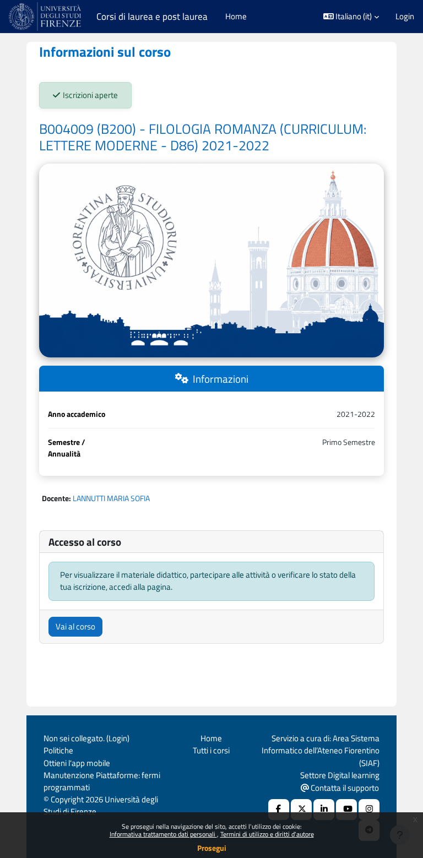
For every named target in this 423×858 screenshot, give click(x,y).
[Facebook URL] (278, 809)
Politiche (58, 750)
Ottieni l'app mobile (77, 763)
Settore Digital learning (339, 775)
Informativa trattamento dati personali (163, 834)
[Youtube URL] (346, 809)
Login (404, 16)
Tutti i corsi (211, 750)
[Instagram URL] (369, 809)
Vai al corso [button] (75, 626)
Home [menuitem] (236, 16)
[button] (351, 16)
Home (211, 738)
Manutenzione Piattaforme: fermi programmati (102, 781)
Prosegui (211, 848)
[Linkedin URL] (323, 809)
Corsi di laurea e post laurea (152, 16)
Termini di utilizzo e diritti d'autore (267, 834)
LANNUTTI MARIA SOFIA (111, 498)
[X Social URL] (301, 809)
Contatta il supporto (344, 787)
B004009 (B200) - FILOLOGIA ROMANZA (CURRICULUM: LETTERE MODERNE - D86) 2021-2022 (202, 137)
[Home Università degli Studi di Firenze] (46, 16)
